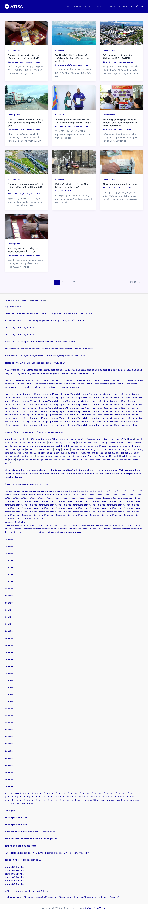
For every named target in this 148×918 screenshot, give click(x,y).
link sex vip (70, 442)
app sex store (31, 484)
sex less (115, 439)
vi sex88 (9, 320)
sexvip (96, 442)
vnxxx (99, 800)
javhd (106, 439)
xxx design (30, 891)
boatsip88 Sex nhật (14, 867)
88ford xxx (75, 313)
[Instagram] (132, 6)
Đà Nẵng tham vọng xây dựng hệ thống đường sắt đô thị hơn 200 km (25, 186)
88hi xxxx (22, 832)
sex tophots (86, 313)
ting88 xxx (44, 320)
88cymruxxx (36, 355)
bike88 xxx (42, 341)
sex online (107, 800)
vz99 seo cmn (28, 897)
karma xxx (49, 432)
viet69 (31, 439)
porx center (47, 853)
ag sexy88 (20, 341)
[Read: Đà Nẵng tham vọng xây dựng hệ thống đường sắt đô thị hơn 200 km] (26, 162)
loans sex (52, 341)
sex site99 (42, 897)
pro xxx (25, 320)
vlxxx (112, 442)
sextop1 (8, 439)
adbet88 (22, 846)
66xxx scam (38, 300)
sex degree (64, 313)
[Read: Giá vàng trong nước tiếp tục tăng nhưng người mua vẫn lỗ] (26, 33)
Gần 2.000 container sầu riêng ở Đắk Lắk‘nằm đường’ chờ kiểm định (25, 122)
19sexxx (8, 491)
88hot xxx (20, 306)
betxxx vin (9, 380)
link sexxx (9, 853)
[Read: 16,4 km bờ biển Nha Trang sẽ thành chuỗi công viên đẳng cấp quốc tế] (74, 33)
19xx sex (62, 341)
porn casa (68, 355)
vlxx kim (90, 373)
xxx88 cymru (23, 355)
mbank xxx (34, 348)
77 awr (38, 853)
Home (66, 6)
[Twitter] (142, 6)
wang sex (77, 348)
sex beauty (29, 853)
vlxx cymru (47, 355)
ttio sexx (9, 370)
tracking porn (11, 846)
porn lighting (73, 897)
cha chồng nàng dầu (85, 439)
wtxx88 (17, 522)
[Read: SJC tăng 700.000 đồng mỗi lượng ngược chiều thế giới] (26, 226)
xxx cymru (58, 355)
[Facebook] (137, 6)
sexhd (99, 439)
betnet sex (31, 313)
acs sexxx (31, 846)
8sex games (25, 793)
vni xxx (25, 432)
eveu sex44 (83, 853)
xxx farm (59, 432)
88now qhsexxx (35, 832)
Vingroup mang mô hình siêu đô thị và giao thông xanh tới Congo (73, 121)
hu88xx (8, 891)
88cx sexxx (88, 348)
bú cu (131, 439)
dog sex (55, 313)
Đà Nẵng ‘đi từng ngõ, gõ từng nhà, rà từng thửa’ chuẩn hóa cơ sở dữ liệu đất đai (120, 122)
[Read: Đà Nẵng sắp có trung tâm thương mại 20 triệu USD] (121, 33)
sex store (18, 891)
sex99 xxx (20, 313)
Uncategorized (14, 50)
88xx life (124, 800)
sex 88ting (54, 320)
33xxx (62, 897)
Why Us (111, 6)
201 (74, 282)
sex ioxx (116, 800)
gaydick (40, 439)
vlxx (15, 439)
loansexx (9, 539)
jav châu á (16, 442)
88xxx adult (22, 348)
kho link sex (40, 442)
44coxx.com (59, 853)
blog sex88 (70, 370)
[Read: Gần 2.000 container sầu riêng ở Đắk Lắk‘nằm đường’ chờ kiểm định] (26, 97)
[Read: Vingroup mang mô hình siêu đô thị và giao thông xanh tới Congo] (74, 97)
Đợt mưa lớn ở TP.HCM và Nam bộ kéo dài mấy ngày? (72, 185)
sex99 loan (10, 313)
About (88, 6)
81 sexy (104, 897)
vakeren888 (90, 800)
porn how (43, 484)
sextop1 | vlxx (28, 456)
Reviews (99, 6)
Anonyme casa (23, 363)
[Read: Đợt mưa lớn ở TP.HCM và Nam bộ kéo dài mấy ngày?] (74, 162)
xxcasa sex (10, 363)
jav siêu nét (28, 442)
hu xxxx (46, 313)
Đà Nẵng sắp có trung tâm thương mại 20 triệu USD (117, 56)
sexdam (23, 439)
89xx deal (44, 348)
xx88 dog (41, 891)
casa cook (35, 363)
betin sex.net (67, 373)
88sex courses (65, 348)
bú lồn (123, 439)
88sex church (11, 832)
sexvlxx (87, 442)
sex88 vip (34, 320)
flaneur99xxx (11, 300)
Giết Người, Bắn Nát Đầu (72, 320)
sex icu (39, 313)
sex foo (53, 897)
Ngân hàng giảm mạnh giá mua (120, 183)
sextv (79, 442)
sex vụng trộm (66, 439)
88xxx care (10, 484)
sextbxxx (9, 522)
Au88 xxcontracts (89, 897)
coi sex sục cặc (55, 442)
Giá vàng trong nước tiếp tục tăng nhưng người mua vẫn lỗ (23, 56)
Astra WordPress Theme (94, 908)
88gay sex (10, 306)
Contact (123, 6)
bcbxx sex (9, 341)
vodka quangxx (12, 897)
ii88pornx (70, 341)
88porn (17, 432)
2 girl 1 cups (100, 446)
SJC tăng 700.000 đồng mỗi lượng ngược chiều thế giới (23, 250)
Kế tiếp (135, 282)
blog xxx (33, 432)
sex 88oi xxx (10, 348)
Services (77, 6)
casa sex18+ (79, 355)
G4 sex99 (114, 897)
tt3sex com (116, 498)
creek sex (20, 484)
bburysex (9, 432)
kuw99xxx (24, 300)
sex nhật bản (52, 439)
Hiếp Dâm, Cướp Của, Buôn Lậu (20, 327)
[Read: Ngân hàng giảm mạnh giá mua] (121, 162)
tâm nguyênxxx (12, 793)
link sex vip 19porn (13, 394)
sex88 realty (49, 832)
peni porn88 (31, 341)
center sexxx (78, 800)
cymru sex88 (11, 355)
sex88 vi (17, 320)
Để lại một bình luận (15, 62)
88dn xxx (53, 348)
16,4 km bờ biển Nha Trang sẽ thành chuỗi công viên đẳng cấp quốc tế (72, 58)
